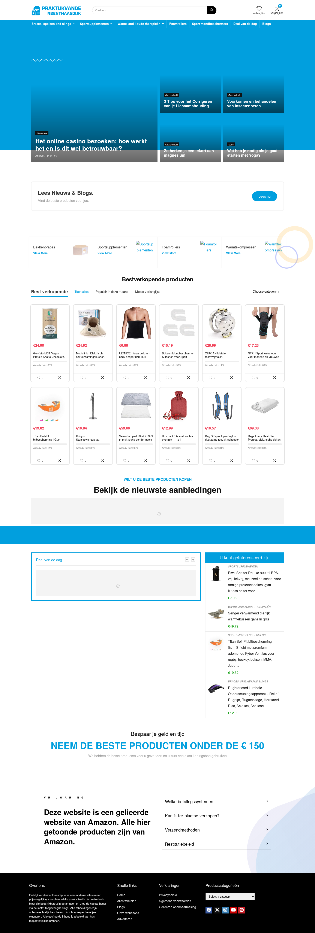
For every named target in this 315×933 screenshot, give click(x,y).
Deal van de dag (245, 23)
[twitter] (217, 910)
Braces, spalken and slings (51, 23)
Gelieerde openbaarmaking (177, 907)
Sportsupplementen (94, 23)
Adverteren (124, 919)
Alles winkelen (126, 901)
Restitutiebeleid (179, 844)
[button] (216, 801)
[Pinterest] (241, 910)
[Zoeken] (211, 10)
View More (40, 253)
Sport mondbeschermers (210, 23)
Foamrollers (178, 23)
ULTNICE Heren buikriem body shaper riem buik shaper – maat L (134, 356)
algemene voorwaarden (175, 901)
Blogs (266, 23)
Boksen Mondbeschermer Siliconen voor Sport (178, 355)
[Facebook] (209, 910)
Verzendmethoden (182, 830)
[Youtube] (233, 910)
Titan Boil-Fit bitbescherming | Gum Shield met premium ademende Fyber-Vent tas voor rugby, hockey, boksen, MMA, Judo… (251, 653)
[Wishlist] (259, 8)
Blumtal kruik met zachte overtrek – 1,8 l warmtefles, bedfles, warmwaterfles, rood (177, 441)
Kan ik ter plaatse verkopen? (192, 815)
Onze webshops (128, 913)
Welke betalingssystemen (189, 801)
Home (121, 895)
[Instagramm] (225, 910)
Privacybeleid (168, 895)
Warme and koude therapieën (139, 23)
